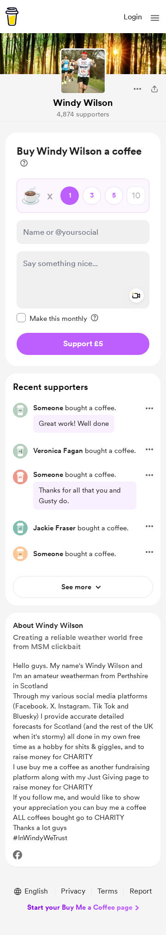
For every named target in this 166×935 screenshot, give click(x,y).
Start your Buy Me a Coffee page (79, 907)
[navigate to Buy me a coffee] (12, 16)
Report (141, 891)
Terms (107, 891)
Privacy (73, 891)
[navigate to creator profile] (83, 71)
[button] (154, 17)
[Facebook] (17, 855)
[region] (83, 249)
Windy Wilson (83, 102)
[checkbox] (52, 318)
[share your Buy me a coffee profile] (154, 88)
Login (133, 16)
